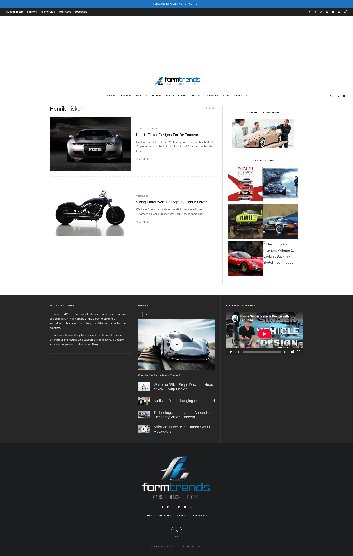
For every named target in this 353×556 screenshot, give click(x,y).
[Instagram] (321, 12)
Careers (212, 95)
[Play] (231, 352)
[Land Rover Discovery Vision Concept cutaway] (144, 414)
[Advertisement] (176, 43)
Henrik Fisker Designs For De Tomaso (167, 135)
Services (238, 95)
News (154, 128)
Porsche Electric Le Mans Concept (159, 375)
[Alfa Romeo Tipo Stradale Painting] (245, 259)
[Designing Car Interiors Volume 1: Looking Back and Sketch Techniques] (280, 253)
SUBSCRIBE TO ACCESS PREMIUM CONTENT (176, 4)
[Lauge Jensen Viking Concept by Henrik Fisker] (90, 209)
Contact (32, 12)
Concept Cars (143, 128)
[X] (315, 12)
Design (124, 95)
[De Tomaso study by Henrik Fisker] (90, 144)
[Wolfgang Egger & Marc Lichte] (144, 401)
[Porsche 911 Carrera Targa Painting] (280, 222)
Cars (109, 95)
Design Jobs (199, 515)
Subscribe (81, 12)
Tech (155, 95)
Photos (182, 95)
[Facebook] (309, 12)
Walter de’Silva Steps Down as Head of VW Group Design (183, 387)
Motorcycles (142, 196)
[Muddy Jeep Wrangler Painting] (245, 222)
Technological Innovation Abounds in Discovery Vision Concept (183, 415)
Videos (169, 95)
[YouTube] (333, 12)
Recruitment (48, 12)
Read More (142, 159)
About (150, 515)
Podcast (197, 95)
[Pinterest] (327, 12)
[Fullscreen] (298, 352)
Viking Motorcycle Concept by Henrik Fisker (171, 202)
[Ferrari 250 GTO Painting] (280, 185)
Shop (225, 95)
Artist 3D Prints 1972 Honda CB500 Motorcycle (182, 429)
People (140, 95)
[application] (264, 333)
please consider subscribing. (82, 344)
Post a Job (65, 12)
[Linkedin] (339, 12)
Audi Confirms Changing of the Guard (184, 401)
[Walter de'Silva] (144, 386)
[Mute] (293, 352)
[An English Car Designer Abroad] (245, 185)
